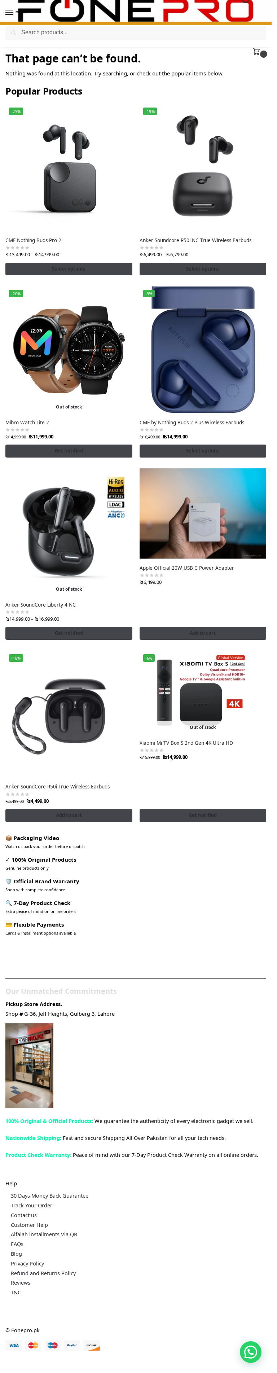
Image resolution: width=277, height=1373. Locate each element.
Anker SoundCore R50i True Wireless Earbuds (57, 786)
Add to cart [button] (203, 633)
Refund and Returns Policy (43, 1273)
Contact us (24, 1215)
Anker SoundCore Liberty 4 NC (40, 605)
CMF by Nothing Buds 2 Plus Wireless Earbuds (192, 422)
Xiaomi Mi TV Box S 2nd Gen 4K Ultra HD (186, 743)
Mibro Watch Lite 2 (27, 422)
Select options (68, 269)
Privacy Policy (27, 1263)
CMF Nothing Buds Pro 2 (33, 240)
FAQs (17, 1243)
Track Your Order (31, 1205)
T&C (16, 1292)
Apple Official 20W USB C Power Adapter (187, 568)
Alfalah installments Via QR (44, 1234)
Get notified (69, 450)
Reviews (20, 1282)
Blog (16, 1253)
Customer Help (29, 1224)
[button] (258, 52)
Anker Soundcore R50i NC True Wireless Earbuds (195, 240)
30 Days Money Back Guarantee (49, 1195)
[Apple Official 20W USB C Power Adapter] (203, 513)
